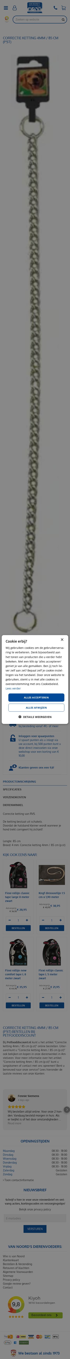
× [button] (61, 639)
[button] (35, 716)
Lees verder (13, 688)
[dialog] (35, 679)
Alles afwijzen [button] (36, 707)
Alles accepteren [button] (36, 697)
